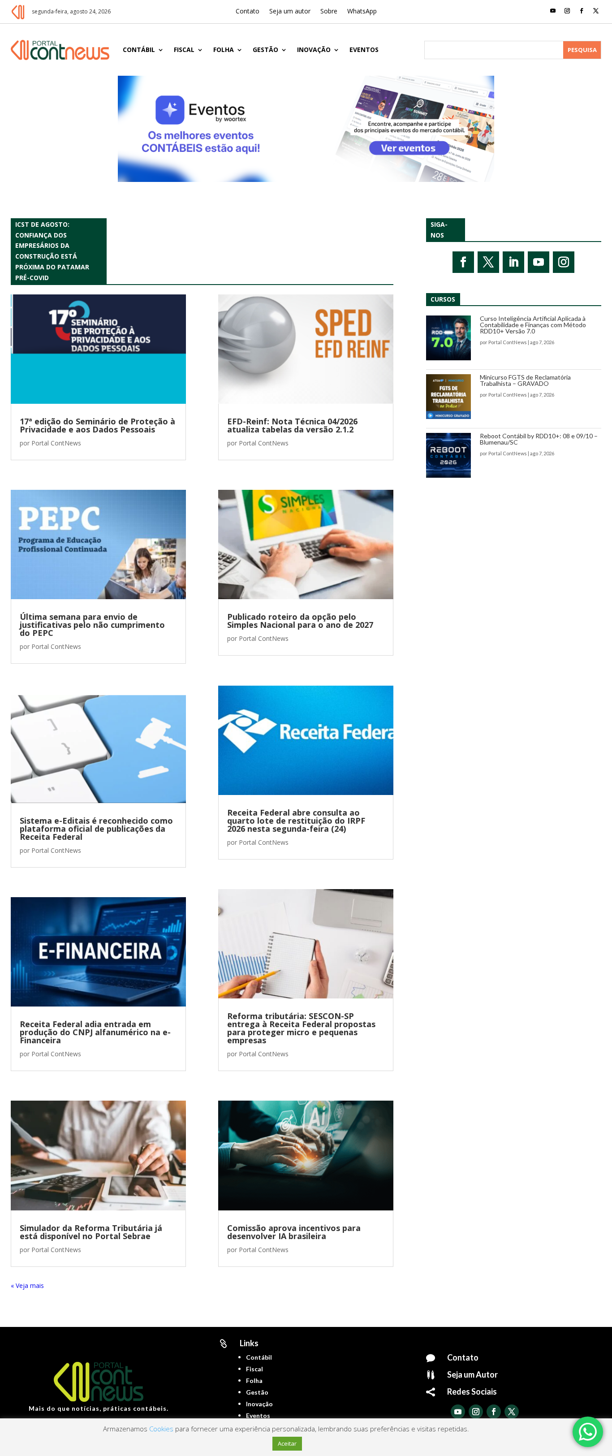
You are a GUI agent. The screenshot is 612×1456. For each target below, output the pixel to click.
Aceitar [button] (287, 1443)
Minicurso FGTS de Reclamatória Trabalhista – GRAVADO (525, 380)
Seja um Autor (472, 1374)
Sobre (328, 11)
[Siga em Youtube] (552, 10)
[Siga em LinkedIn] (513, 262)
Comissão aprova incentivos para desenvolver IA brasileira (294, 1232)
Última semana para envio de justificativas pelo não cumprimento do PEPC (92, 624)
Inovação (314, 49)
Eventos (364, 49)
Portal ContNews (56, 443)
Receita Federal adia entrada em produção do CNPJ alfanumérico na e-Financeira (95, 1032)
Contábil (139, 49)
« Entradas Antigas (38, 1285)
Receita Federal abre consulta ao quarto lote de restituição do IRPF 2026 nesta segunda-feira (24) (296, 820)
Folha (223, 49)
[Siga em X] (595, 10)
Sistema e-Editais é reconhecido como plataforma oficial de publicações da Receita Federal (96, 828)
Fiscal (184, 49)
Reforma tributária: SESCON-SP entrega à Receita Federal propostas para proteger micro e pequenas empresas (301, 1028)
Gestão (265, 49)
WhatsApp (362, 11)
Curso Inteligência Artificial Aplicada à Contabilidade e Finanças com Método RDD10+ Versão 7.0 (533, 325)
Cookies (161, 1428)
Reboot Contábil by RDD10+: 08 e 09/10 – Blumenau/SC (539, 439)
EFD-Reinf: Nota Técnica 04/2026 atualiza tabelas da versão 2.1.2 (292, 425)
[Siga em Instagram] (567, 10)
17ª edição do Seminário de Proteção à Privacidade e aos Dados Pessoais (97, 425)
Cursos (443, 299)
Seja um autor (289, 11)
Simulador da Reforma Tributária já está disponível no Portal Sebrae (91, 1232)
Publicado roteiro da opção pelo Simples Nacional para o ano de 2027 (300, 620)
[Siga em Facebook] (581, 10)
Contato (247, 11)
